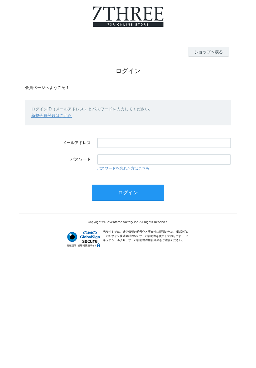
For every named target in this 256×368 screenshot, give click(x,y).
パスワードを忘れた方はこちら (123, 168)
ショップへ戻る (208, 52)
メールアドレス (76, 142)
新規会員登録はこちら (51, 115)
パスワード (81, 159)
